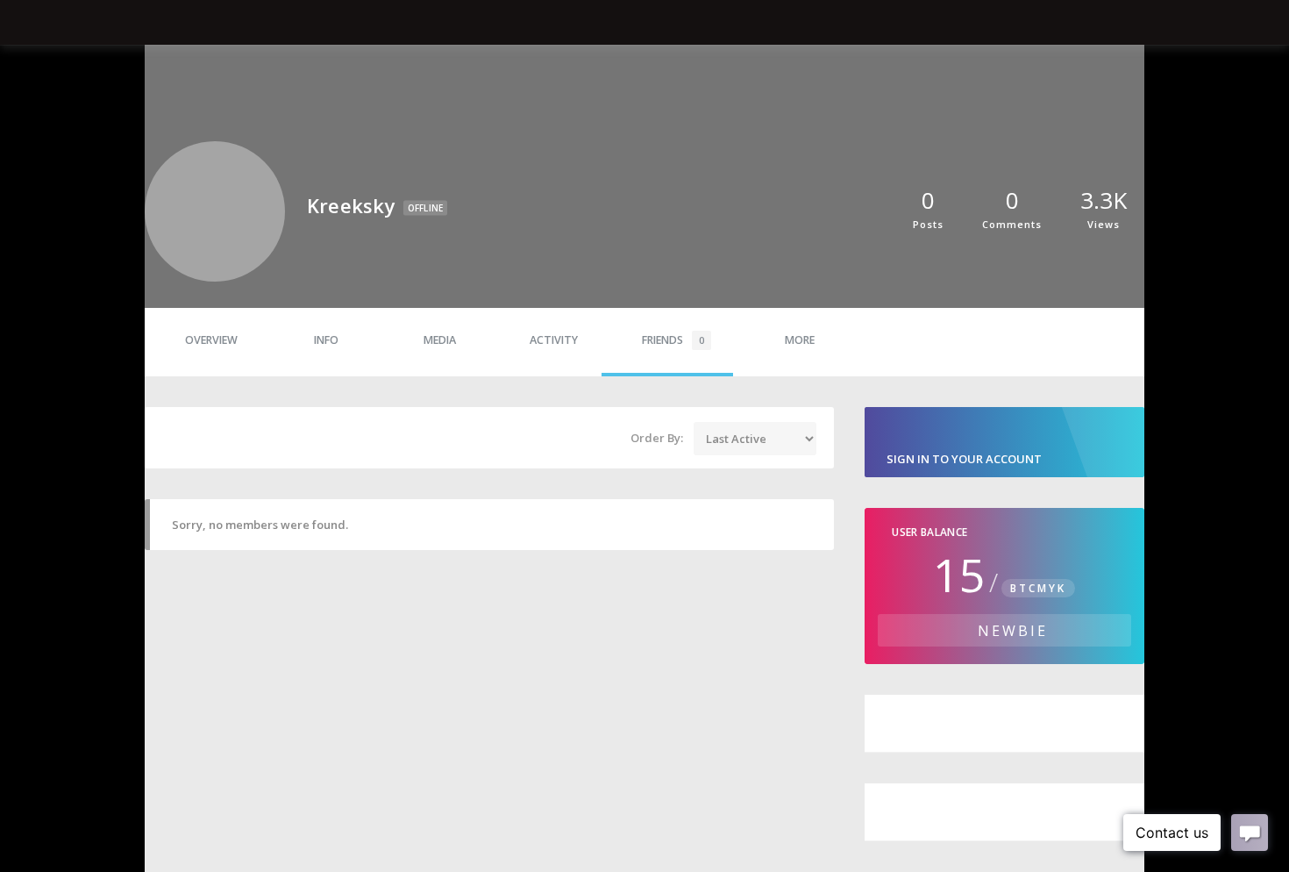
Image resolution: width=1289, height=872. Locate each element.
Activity (554, 339)
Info (326, 339)
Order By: (656, 438)
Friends (673, 339)
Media (440, 339)
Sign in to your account (964, 459)
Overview (211, 339)
